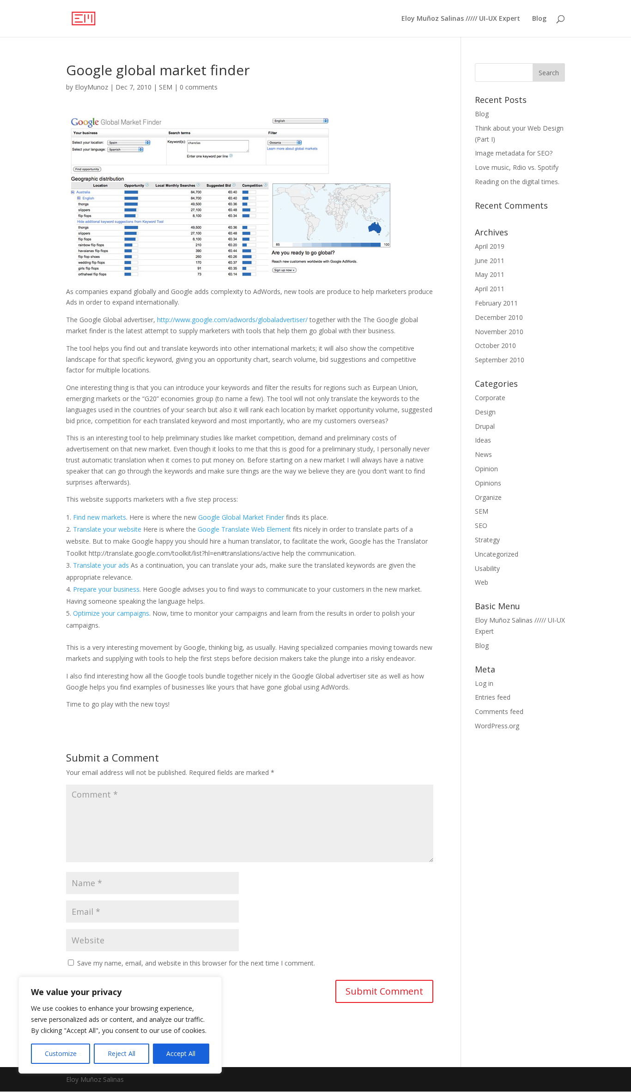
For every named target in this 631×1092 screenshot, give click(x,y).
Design (485, 412)
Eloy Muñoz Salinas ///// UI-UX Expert (460, 19)
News (483, 454)
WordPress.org (497, 725)
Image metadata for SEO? (513, 153)
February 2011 (496, 303)
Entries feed (492, 697)
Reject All (121, 1053)
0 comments (199, 87)
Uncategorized (496, 554)
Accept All (180, 1053)
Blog (539, 19)
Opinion (486, 468)
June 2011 (489, 260)
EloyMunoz (91, 87)
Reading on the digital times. (517, 181)
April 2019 (489, 246)
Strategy (487, 539)
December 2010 (499, 317)
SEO (481, 525)
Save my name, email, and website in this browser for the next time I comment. (196, 963)
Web (481, 582)
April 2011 (489, 288)
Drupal (485, 426)
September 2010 (499, 359)
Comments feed (499, 711)
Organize (488, 497)
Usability (487, 568)
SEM (165, 87)
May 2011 (489, 274)
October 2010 (495, 345)
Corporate (490, 397)
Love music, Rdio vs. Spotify (516, 167)
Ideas (483, 440)
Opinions (488, 483)
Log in (484, 683)
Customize (61, 1053)
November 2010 (499, 331)
